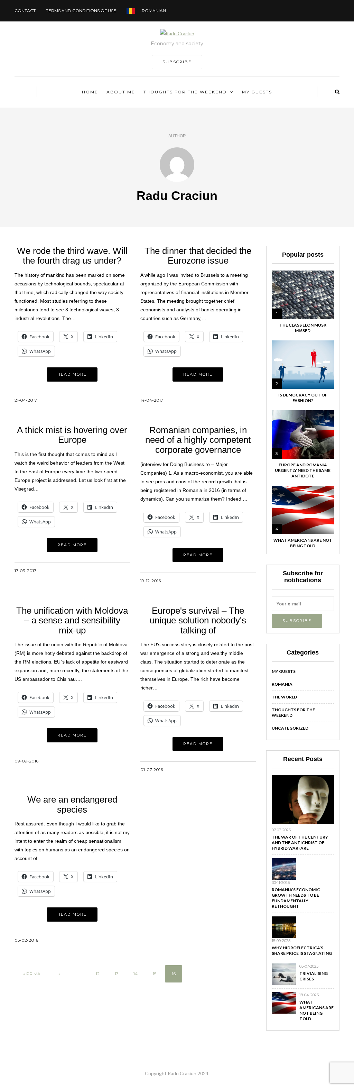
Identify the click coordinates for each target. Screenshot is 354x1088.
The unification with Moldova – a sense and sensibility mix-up (72, 620)
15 (154, 973)
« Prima (31, 973)
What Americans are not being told (302, 543)
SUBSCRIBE (177, 62)
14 (135, 973)
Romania (282, 684)
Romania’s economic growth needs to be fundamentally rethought (296, 898)
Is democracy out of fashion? (302, 397)
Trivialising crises (313, 976)
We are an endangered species (72, 804)
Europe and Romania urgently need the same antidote (302, 470)
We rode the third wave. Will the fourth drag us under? (72, 256)
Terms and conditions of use (81, 10)
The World (284, 697)
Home (90, 91)
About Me (120, 91)
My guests (257, 91)
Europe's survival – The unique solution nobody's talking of (198, 620)
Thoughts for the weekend (185, 91)
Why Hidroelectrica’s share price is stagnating (302, 950)
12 (98, 973)
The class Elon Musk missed (302, 327)
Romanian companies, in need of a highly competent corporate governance (198, 440)
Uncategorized (290, 728)
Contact (25, 10)
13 (117, 973)
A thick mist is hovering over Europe (72, 435)
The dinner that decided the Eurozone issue (198, 256)
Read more (72, 374)
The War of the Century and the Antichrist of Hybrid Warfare (300, 842)
